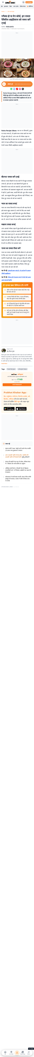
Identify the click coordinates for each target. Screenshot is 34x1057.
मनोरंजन (15, 396)
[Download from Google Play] (9, 409)
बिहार (11, 6)
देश (5, 396)
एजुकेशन (9, 396)
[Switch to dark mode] (23, 2)
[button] (17, 68)
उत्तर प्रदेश (15, 6)
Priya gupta (10, 26)
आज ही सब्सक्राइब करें (17, 384)
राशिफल (11, 399)
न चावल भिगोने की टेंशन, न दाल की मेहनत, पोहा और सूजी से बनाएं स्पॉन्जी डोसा (18, 298)
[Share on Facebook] (14, 89)
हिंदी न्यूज (17, 401)
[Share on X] (23, 89)
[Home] (10, 2)
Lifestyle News (22, 369)
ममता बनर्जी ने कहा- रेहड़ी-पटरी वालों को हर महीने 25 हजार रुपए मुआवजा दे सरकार (18, 449)
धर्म (29, 396)
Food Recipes (11, 369)
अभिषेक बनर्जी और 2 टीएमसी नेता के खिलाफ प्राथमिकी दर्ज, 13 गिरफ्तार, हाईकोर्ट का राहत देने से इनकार (18, 470)
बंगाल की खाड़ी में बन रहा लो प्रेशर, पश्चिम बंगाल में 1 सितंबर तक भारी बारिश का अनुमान (17, 463)
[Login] (17, 1052)
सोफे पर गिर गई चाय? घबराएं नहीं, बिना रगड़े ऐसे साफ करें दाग (18, 291)
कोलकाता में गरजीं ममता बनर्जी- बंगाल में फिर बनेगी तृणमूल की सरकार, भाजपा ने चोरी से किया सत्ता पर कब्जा (18, 479)
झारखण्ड (6, 6)
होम (2, 6)
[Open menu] (3, 2)
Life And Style (10, 11)
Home (3, 11)
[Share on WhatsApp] (11, 89)
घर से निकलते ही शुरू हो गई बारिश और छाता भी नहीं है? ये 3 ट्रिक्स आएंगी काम (18, 304)
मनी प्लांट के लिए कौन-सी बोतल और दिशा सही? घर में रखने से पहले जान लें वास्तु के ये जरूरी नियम (18, 312)
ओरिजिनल (31, 6)
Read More (4, 363)
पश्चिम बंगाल (22, 6)
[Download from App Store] (21, 409)
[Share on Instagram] (20, 89)
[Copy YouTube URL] (17, 89)
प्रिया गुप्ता (11, 351)
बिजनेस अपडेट (22, 396)
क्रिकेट (6, 399)
